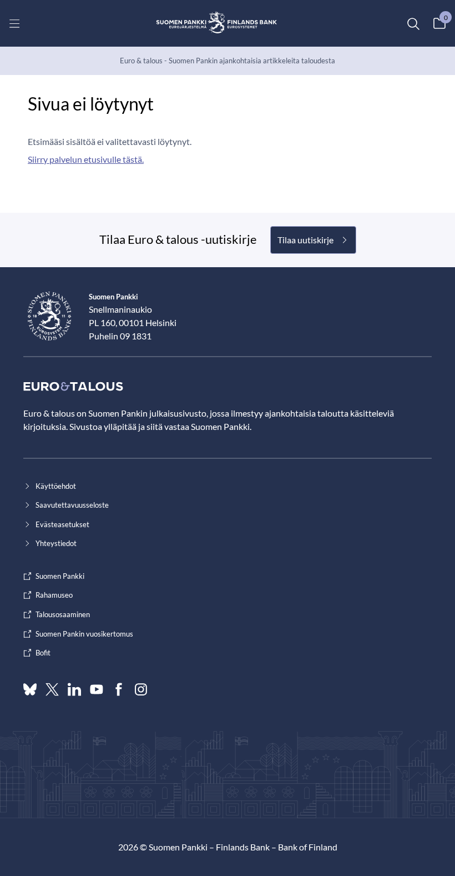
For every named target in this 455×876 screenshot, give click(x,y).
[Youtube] (96, 689)
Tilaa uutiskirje (305, 239)
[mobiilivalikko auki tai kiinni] (14, 23)
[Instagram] (141, 689)
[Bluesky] (30, 689)
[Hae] (412, 23)
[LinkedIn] (74, 689)
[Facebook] (118, 689)
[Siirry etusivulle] (216, 23)
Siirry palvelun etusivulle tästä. (86, 159)
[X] (52, 689)
